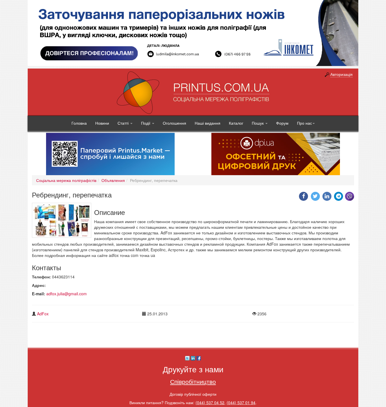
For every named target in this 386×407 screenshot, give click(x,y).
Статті (124, 123)
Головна (79, 123)
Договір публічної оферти (193, 394)
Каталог (236, 123)
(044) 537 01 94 (241, 402)
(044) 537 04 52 (210, 402)
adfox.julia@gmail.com (66, 293)
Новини (102, 123)
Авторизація (341, 74)
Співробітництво (193, 381)
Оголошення (174, 123)
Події (146, 123)
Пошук (258, 123)
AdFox (43, 313)
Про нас (304, 123)
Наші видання (207, 123)
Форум (282, 123)
